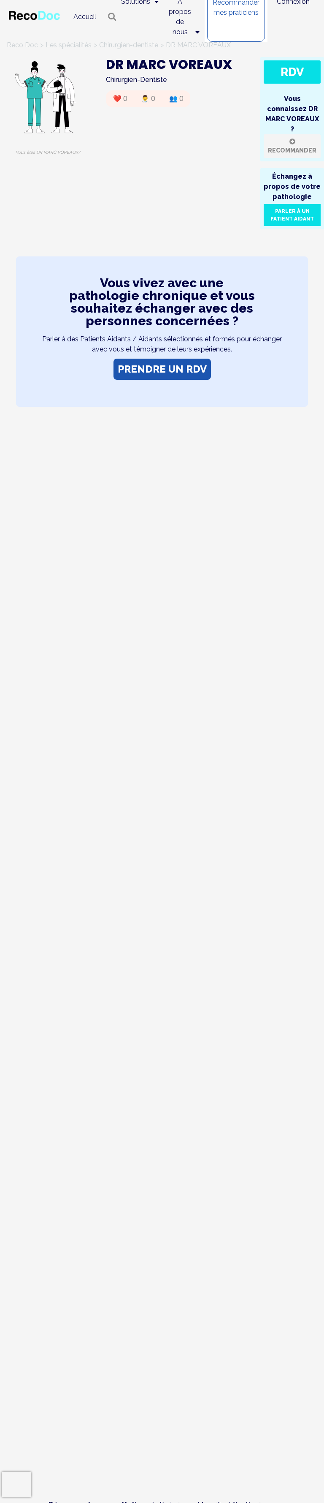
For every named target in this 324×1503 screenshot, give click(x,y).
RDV (292, 72)
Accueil (84, 17)
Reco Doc (22, 45)
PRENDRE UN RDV (162, 369)
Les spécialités (69, 45)
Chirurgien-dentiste (128, 45)
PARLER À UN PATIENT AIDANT (292, 215)
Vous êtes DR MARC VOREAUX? (48, 152)
